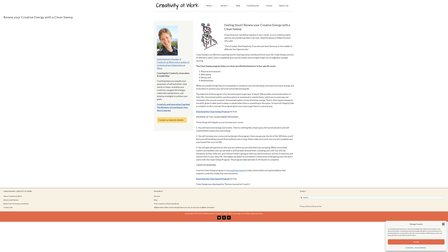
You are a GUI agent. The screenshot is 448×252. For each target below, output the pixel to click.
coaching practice (237, 170)
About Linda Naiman (11, 200)
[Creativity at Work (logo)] (177, 3)
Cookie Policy (409, 247)
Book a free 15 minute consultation (16, 204)
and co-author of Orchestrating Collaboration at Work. (173, 65)
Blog (155, 200)
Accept (416, 242)
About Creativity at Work (13, 196)
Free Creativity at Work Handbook (166, 204)
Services (157, 196)
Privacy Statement (420, 247)
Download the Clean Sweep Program (213, 111)
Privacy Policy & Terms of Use (310, 206)
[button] (443, 224)
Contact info (8, 207)
